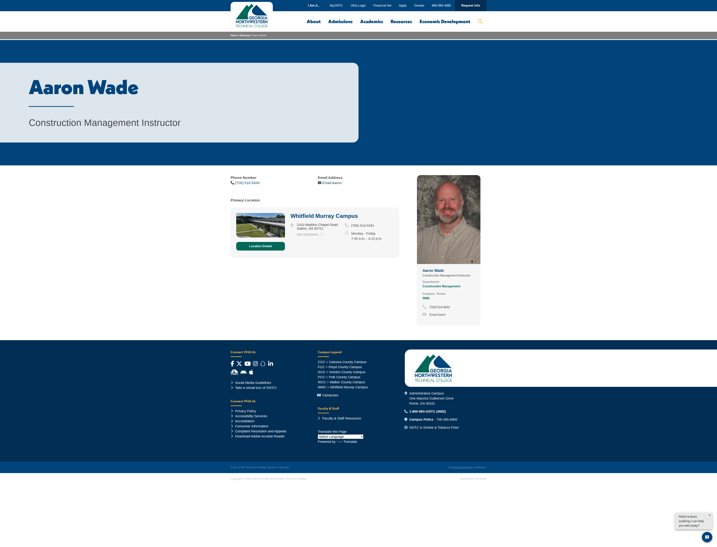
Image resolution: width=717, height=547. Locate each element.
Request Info (470, 5)
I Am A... (314, 5)
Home (234, 35)
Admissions (340, 21)
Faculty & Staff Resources (341, 418)
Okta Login (358, 5)
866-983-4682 (441, 5)
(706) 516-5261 (362, 225)
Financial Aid (382, 5)
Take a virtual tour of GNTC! (256, 388)
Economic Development (445, 21)
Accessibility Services (251, 416)
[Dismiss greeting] (710, 515)
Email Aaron (332, 183)
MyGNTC (336, 5)
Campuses (330, 395)
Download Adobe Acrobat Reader (260, 436)
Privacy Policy (245, 411)
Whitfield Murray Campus (324, 216)
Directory (245, 35)
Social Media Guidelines (253, 383)
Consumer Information (251, 426)
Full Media (480, 478)
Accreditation (244, 421)
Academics (371, 21)
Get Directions (308, 234)
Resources (401, 21)
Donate (419, 5)
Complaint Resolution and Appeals (260, 431)
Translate (350, 442)
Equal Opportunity (463, 467)
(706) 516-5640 (247, 183)
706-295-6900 (446, 419)
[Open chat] (707, 537)
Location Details (260, 246)
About (314, 21)
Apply (403, 5)
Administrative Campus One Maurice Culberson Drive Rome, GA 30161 (431, 398)
